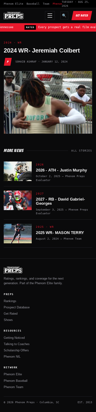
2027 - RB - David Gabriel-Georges (60, 201)
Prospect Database (17, 307)
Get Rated (82, 15)
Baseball (33, 3)
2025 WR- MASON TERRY (60, 233)
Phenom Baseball (15, 380)
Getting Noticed (14, 337)
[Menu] (50, 15)
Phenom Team (13, 387)
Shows (8, 320)
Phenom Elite (13, 3)
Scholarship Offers (16, 350)
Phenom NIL (12, 356)
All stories (81, 150)
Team (46, 3)
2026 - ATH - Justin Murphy (61, 170)
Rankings (10, 301)
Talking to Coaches (17, 344)
